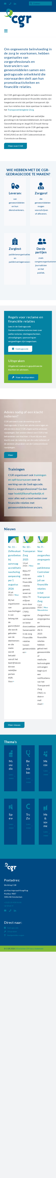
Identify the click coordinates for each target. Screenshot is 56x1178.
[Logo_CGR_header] (17, 9)
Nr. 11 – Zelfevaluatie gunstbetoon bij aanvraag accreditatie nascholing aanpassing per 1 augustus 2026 (15, 567)
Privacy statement (35, 948)
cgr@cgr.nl (8, 905)
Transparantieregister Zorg (21, 109)
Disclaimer (21, 948)
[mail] (5, 4)
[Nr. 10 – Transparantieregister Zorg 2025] (28, 539)
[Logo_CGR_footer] (10, 864)
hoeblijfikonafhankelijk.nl (29, 493)
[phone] (10, 4)
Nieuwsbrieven (43, 610)
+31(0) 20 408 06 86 (13, 902)
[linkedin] (15, 4)
